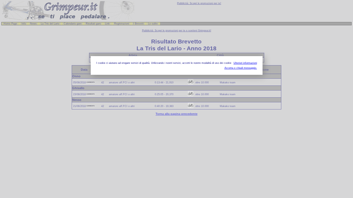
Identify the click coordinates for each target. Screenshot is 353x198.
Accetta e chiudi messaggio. (240, 68)
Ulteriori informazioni (245, 63)
